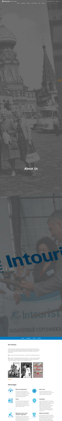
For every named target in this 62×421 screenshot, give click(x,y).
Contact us (43, 3)
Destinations (23, 3)
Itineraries (28, 3)
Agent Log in (58, 1)
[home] (6, 1)
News (39, 3)
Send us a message (14, 1)
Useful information (34, 3)
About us (18, 3)
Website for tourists (51, 1)
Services (34, 338)
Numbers (39, 338)
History (23, 338)
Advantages (28, 338)
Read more (10, 379)
